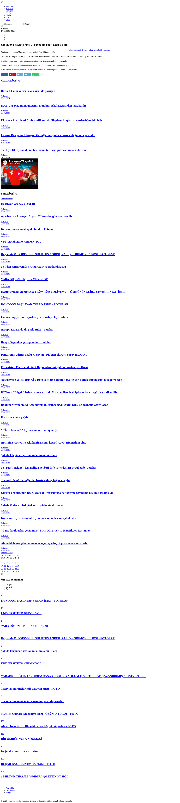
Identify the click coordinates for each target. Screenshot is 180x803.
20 (10, 569)
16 (18, 566)
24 (2, 571)
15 (16, 566)
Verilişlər (9, 11)
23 (18, 569)
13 (10, 566)
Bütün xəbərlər (6, 199)
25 (5, 571)
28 (13, 571)
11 (5, 566)
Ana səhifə (10, 6)
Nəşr (8, 17)
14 (13, 566)
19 (8, 569)
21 (13, 569)
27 (10, 571)
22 (16, 569)
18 (5, 569)
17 (2, 569)
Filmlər (8, 13)
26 (8, 571)
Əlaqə (8, 792)
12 (8, 566)
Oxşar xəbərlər (10, 80)
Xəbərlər (9, 9)
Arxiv (8, 20)
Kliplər (8, 15)
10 (2, 566)
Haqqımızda (10, 790)
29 (16, 571)
